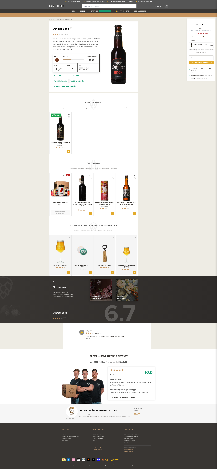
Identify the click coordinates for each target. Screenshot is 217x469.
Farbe (55, 56)
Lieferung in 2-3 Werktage (121, 1)
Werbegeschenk (128, 438)
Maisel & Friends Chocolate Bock (60, 142)
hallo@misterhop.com (98, 447)
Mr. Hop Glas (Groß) (60, 265)
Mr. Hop (64, 434)
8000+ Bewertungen (73, 1)
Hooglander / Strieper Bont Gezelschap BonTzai (126, 203)
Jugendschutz (135, 465)
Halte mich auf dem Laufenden (201, 62)
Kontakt (95, 441)
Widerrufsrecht (124, 465)
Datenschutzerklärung (99, 465)
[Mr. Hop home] (57, 6)
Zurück (52, 19)
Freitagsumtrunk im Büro (131, 436)
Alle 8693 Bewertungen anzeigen (123, 397)
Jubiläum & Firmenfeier (130, 441)
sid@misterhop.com (129, 449)
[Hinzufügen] (68, 151)
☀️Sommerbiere (122, 11)
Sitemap (143, 465)
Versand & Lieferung (99, 436)
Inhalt (68, 65)
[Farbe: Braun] (57, 60)
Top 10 (89, 15)
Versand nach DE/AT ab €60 (95, 1)
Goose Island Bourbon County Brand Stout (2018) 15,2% (82, 204)
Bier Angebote (140, 11)
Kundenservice (97, 434)
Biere (82, 11)
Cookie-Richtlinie (113, 465)
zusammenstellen (105, 11)
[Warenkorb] (166, 6)
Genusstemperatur (92, 56)
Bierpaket (94, 11)
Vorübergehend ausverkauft (60, 212)
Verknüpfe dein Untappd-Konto (145, 1)
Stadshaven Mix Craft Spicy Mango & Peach (104, 203)
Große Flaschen (113, 15)
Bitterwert (65, 56)
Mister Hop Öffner (104, 265)
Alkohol (56, 65)
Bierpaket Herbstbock (60, 203)
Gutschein (126, 15)
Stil (80, 65)
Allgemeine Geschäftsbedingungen (81, 465)
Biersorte (99, 15)
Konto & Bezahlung (98, 438)
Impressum (65, 441)
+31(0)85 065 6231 (97, 449)
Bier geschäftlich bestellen (131, 434)
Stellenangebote (66, 438)
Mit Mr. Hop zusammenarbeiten (70, 436)
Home (73, 11)
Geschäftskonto (128, 443)
